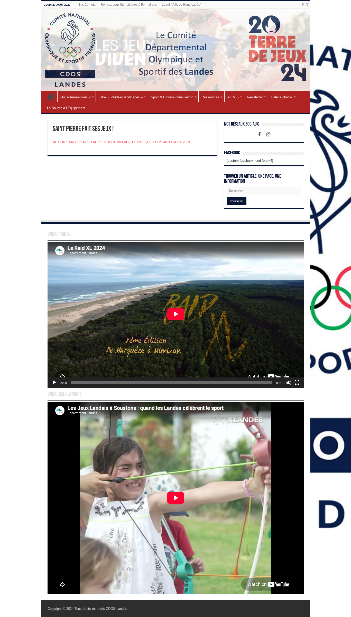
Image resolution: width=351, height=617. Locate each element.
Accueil (50, 96)
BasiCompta (87, 4)
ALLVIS (233, 97)
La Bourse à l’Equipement (66, 108)
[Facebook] (302, 5)
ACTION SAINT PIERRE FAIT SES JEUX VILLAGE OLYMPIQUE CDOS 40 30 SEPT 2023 (121, 142)
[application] (176, 315)
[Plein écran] (297, 382)
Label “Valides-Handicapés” (181, 4)
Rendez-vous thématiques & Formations (129, 4)
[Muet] (288, 382)
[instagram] (307, 5)
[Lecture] (54, 382)
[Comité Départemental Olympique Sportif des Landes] (175, 50)
